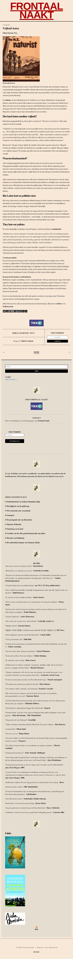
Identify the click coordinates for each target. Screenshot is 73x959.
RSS (36, 929)
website (58, 303)
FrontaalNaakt (36, 10)
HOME (36, 352)
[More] (26, 311)
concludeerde (56, 229)
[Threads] (20, 311)
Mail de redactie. (27, 341)
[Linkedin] (18, 311)
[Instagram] (15, 311)
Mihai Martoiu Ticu (23, 333)
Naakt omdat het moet (9, 83)
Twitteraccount (8, 306)
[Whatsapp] (23, 311)
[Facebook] (12, 311)
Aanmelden (57, 341)
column (8, 100)
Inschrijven (15, 441)
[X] (7, 311)
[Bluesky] (4, 311)
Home (36, 952)
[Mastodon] (9, 311)
